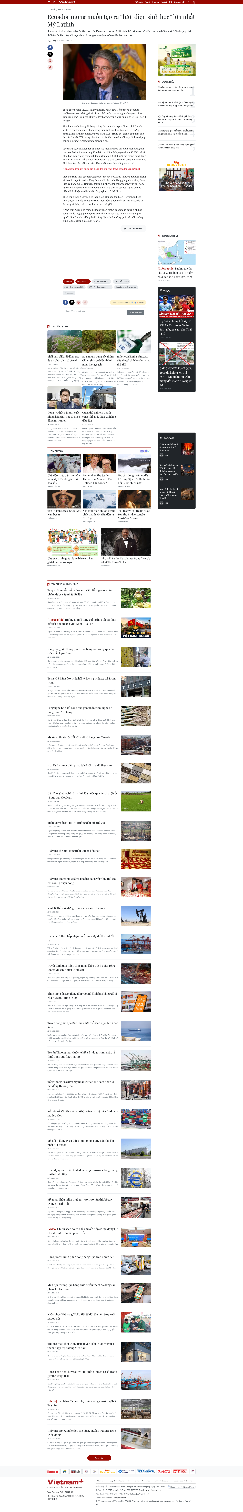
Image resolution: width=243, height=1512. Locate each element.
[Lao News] (86, 1471)
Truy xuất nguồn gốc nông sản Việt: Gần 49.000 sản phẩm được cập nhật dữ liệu (79, 592)
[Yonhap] (126, 1471)
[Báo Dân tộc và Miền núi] (50, 1471)
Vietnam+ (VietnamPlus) (67, 2)
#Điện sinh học (83, 281)
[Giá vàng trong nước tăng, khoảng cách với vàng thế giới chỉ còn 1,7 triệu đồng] (136, 887)
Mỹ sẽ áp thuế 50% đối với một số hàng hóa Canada (78, 737)
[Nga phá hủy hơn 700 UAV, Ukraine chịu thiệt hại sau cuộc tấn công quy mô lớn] (187, 470)
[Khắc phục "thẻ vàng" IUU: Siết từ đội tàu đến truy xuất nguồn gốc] (136, 1322)
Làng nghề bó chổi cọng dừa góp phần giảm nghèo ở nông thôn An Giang (79, 710)
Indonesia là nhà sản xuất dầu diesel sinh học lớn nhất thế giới (133, 360)
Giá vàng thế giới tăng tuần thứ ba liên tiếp (73, 851)
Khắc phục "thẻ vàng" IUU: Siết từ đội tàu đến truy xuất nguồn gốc (81, 1316)
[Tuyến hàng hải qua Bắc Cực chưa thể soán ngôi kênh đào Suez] (136, 1031)
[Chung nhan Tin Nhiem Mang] (182, 1486)
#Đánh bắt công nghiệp (74, 287)
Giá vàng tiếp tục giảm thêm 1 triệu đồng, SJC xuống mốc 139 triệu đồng (176, 89)
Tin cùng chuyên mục (65, 584)
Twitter (50, 54)
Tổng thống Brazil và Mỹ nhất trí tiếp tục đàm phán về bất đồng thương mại (80, 1084)
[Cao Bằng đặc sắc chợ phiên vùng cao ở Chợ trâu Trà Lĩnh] (136, 1409)
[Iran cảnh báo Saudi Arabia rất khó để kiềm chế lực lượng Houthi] (187, 494)
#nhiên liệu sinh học (102, 281)
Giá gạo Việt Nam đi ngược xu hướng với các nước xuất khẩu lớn (176, 146)
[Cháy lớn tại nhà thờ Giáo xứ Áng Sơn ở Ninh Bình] (187, 449)
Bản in (50, 61)
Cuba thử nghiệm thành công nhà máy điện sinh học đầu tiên (99, 416)
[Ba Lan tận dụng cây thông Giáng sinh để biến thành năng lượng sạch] (99, 341)
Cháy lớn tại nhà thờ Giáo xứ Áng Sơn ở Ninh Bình (168, 447)
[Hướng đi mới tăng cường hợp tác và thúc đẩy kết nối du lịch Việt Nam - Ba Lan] (136, 628)
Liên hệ (189, 1480)
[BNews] (64, 1471)
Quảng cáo (178, 1480)
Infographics (170, 235)
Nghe (167, 455)
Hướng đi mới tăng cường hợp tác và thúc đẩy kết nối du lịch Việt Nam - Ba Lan (81, 622)
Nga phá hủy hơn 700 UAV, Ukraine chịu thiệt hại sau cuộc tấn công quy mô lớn (169, 470)
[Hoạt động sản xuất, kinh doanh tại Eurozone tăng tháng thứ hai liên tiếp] (136, 1178)
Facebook (50, 47)
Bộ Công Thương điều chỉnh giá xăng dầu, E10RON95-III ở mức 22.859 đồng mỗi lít (175, 119)
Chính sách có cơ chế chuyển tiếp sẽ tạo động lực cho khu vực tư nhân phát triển (82, 1231)
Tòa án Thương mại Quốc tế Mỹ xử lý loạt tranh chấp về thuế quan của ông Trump (81, 1054)
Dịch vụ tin (166, 1480)
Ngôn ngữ (146, 1480)
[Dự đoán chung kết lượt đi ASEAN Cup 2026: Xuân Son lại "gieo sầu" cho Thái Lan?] (176, 306)
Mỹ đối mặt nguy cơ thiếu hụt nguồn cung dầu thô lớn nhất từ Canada (80, 1143)
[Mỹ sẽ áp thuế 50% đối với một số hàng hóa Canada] (136, 745)
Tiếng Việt (139, 2)
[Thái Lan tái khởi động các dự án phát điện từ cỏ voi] (64, 341)
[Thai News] (94, 1471)
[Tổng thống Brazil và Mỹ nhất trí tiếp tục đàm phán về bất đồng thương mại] (136, 1090)
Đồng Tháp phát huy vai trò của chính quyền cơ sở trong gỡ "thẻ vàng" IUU (82, 1374)
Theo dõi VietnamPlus (121, 302)
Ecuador (70, 292)
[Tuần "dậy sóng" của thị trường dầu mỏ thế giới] (136, 831)
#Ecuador (68, 281)
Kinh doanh (64, 9)
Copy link (50, 67)
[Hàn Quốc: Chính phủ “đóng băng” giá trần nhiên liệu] (136, 1265)
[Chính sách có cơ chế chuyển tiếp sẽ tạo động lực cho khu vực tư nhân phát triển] (136, 1237)
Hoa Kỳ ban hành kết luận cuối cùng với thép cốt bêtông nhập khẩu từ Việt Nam (176, 104)
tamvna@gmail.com (153, 1490)
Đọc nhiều (168, 81)
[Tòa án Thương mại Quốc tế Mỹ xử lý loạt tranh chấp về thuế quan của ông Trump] (136, 1060)
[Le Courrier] (164, 1471)
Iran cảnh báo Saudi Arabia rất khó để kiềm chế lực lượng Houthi (168, 493)
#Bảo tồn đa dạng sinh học (100, 287)
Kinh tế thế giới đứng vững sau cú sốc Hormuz (76, 908)
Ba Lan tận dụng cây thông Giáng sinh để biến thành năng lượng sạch (98, 360)
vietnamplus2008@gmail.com (113, 1497)
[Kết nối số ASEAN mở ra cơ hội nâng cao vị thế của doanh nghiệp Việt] (136, 1119)
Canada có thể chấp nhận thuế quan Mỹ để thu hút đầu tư (81, 938)
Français (155, 2)
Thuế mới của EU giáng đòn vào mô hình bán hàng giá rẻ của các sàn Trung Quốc (82, 996)
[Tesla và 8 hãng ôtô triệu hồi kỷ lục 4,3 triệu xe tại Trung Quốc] (136, 686)
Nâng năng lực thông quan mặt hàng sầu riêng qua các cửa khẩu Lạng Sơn (81, 651)
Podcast (169, 438)
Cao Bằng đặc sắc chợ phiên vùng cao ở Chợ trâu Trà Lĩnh (82, 1403)
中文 (170, 2)
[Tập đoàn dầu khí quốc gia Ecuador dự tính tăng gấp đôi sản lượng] (101, 168)
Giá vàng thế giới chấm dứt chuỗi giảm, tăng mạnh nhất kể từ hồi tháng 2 (176, 132)
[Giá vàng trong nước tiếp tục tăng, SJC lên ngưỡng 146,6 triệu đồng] (136, 1438)
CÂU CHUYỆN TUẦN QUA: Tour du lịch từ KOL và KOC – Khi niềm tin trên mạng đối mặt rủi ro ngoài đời (175, 376)
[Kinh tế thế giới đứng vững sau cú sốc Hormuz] (136, 916)
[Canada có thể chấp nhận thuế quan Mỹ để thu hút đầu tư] (136, 944)
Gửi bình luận (136, 312)
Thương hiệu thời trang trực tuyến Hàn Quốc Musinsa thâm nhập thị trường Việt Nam (81, 1346)
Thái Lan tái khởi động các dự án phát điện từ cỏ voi (63, 358)
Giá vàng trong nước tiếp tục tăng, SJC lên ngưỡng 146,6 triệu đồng (81, 1433)
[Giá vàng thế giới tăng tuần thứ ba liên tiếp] (136, 859)
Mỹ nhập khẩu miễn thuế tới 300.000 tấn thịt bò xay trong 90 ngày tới (79, 1201)
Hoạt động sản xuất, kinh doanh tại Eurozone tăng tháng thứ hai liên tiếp (82, 1172)
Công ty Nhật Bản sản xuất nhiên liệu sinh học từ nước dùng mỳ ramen (63, 416)
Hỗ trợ (136, 1480)
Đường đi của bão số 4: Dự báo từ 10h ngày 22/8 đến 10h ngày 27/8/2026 (175, 272)
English (147, 2)
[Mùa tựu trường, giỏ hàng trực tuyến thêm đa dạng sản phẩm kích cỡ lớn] (136, 1293)
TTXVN (156, 1480)
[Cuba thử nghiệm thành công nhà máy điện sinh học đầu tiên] (99, 397)
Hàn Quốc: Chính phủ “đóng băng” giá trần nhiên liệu (80, 1257)
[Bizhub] (75, 1471)
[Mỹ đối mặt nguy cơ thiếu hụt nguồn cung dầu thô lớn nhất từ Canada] (136, 1149)
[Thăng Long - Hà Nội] (183, 2)
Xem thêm (99, 1457)
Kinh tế (51, 9)
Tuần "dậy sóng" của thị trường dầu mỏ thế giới (76, 823)
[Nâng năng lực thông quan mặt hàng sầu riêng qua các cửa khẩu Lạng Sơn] (136, 657)
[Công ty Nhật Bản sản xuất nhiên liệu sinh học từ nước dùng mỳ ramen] (64, 397)
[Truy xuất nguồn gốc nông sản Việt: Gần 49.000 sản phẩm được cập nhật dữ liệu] (136, 598)
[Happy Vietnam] (107, 1471)
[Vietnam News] (146, 1471)
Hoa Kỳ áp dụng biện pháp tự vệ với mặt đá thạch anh (80, 765)
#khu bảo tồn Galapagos (126, 287)
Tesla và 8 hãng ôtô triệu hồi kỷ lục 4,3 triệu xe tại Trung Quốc (81, 680)
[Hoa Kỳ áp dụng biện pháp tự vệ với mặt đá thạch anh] (136, 773)
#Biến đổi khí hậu (122, 281)
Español (164, 2)
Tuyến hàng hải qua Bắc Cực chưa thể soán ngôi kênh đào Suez (82, 1025)
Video (166, 290)
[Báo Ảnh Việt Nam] (180, 1471)
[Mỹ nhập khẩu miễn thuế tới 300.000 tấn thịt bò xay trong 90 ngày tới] (136, 1207)
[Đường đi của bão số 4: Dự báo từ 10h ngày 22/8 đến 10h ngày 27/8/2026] (177, 252)
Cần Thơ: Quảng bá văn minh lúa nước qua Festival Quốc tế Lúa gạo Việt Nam (82, 795)
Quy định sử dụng (117, 1480)
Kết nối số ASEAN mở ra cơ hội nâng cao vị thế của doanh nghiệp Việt (82, 1113)
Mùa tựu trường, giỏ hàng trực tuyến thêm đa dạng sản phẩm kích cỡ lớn (81, 1287)
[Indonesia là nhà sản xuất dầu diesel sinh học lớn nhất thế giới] (134, 341)
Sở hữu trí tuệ (101, 1480)
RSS (129, 1480)
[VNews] (193, 1471)
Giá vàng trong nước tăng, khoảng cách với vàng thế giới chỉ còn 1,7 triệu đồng (82, 881)
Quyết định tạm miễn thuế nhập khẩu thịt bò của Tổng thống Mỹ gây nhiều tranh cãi (81, 968)
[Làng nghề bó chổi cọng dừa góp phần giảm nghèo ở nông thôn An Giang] (136, 716)
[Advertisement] (104, 252)
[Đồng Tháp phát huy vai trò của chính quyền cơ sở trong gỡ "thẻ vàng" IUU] (136, 1380)
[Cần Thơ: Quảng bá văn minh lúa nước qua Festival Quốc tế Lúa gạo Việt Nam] (136, 801)
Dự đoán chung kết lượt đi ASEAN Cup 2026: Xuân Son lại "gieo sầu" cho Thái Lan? (175, 327)
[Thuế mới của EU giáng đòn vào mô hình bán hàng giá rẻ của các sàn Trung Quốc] (136, 1001)
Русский (177, 2)
